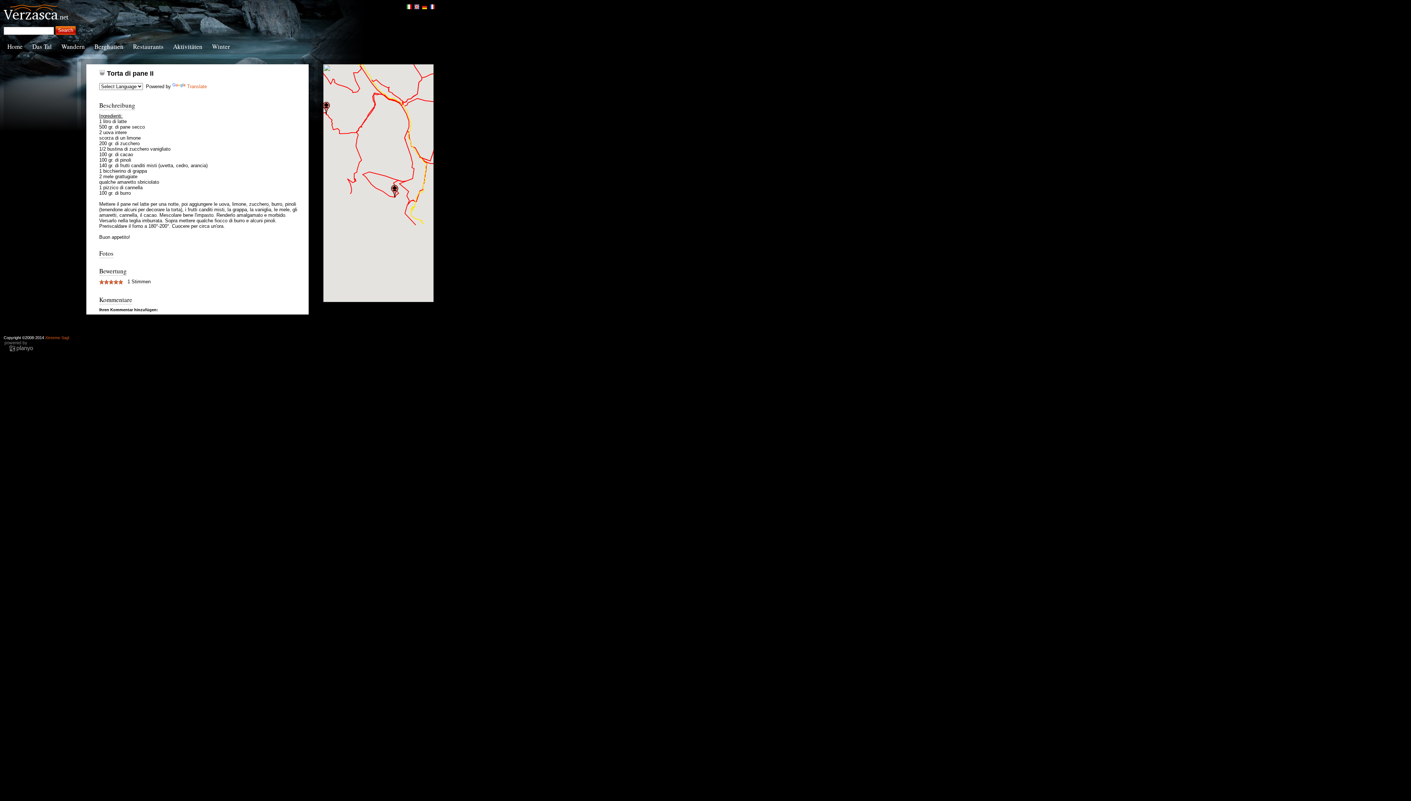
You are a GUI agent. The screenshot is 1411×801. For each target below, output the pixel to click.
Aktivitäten (187, 46)
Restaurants (148, 46)
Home (15, 46)
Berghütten (108, 46)
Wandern (73, 46)
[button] (326, 108)
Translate (197, 86)
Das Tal (42, 46)
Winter (221, 46)
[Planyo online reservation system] (19, 350)
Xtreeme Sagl (57, 337)
